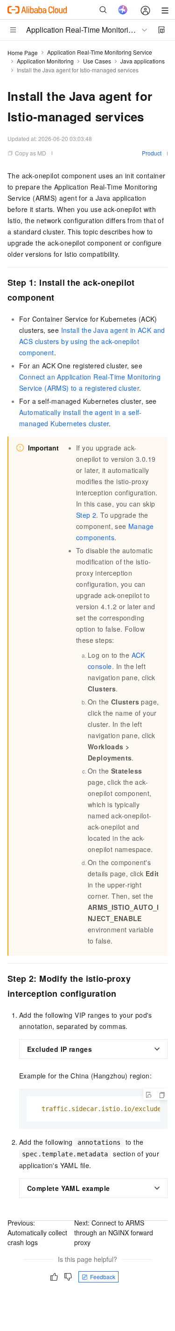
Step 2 (86, 515)
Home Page (22, 52)
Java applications (142, 61)
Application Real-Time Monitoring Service (99, 52)
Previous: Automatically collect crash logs (37, 1232)
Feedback (102, 1277)
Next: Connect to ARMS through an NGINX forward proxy (113, 1232)
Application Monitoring (45, 61)
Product (151, 153)
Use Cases (97, 61)
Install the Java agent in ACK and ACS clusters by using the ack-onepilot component (92, 341)
